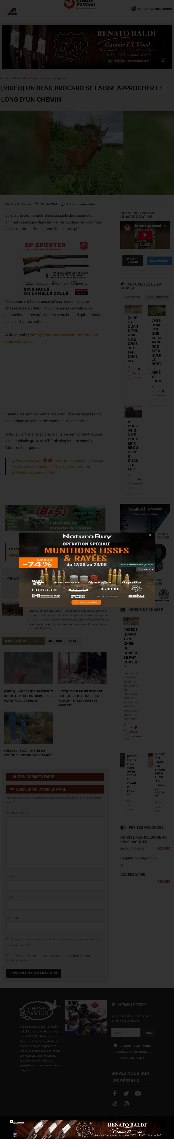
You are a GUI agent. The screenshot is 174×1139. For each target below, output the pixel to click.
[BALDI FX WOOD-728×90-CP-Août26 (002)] (87, 1129)
